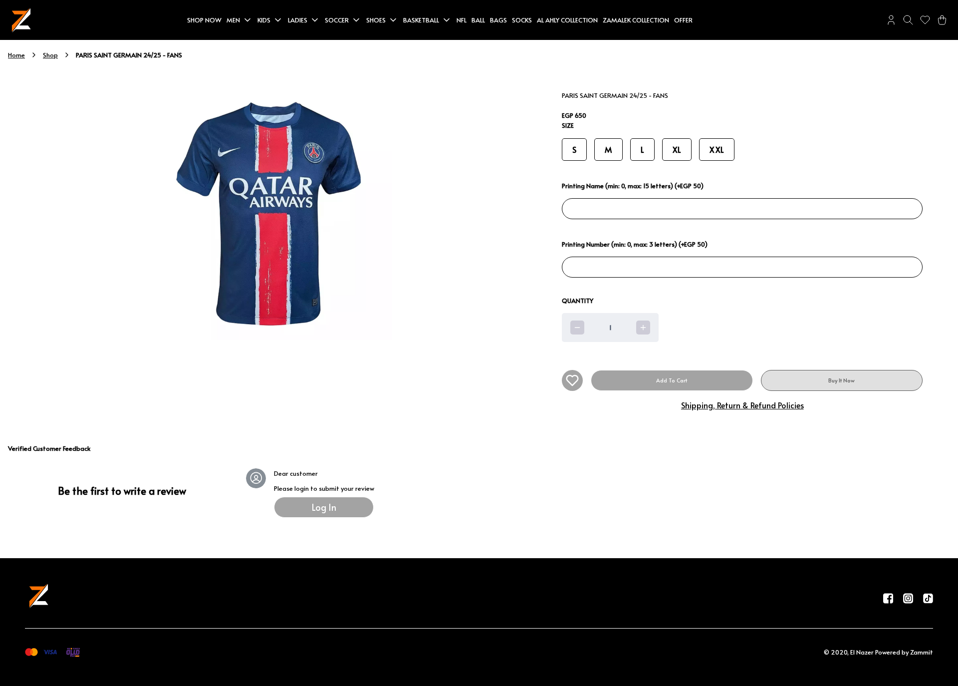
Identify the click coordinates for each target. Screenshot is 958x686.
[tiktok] (928, 598)
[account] (891, 19)
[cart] (942, 19)
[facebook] (888, 598)
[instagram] (908, 598)
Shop (50, 54)
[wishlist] (925, 19)
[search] (908, 19)
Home (16, 54)
